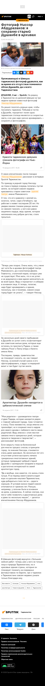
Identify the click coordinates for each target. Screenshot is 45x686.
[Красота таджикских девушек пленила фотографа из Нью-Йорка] (22, 139)
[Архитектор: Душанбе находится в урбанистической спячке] (22, 385)
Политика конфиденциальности (13, 648)
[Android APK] (8, 665)
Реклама (23, 641)
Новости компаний (8, 645)
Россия (36, 618)
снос (38, 583)
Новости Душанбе (18, 588)
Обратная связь (7, 659)
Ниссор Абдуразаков (12, 103)
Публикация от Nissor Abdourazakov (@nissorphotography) (21, 332)
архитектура (6, 588)
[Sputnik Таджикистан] (7, 17)
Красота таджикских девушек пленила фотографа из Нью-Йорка (20, 159)
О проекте (5, 638)
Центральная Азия (23, 618)
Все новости (6, 583)
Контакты (13, 638)
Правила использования (10, 641)
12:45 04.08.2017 (7, 40)
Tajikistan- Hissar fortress (22, 255)
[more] (41, 167)
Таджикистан (37, 588)
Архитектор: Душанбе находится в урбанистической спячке (22, 404)
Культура (15, 583)
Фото (28, 588)
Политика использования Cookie (13, 651)
